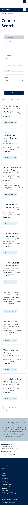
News (3, 471)
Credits (6, 77)
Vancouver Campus (6, 444)
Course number (8, 62)
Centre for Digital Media (7, 492)
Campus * (6, 34)
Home (3, 13)
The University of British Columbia (10, 3)
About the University (6, 470)
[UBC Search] (24, 2)
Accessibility (12, 502)
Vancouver (10, 37)
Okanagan (9, 41)
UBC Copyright (5, 502)
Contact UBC (5, 468)
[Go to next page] (11, 411)
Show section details (10, 122)
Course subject (8, 55)
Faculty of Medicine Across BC (9, 493)
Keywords (6, 70)
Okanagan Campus (6, 451)
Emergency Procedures (7, 499)
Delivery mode (8, 85)
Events (3, 473)
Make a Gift (4, 477)
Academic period (8, 46)
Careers (4, 475)
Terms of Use (16, 499)
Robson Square (5, 490)
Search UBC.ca (5, 478)
